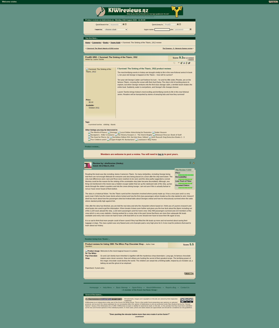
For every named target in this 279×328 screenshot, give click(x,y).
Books (106, 43)
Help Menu (107, 288)
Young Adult (115, 43)
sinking (106, 125)
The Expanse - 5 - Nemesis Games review (177, 48)
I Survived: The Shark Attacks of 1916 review (103, 48)
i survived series (95, 125)
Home (87, 43)
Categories (96, 43)
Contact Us (185, 288)
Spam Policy (137, 288)
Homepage (94, 288)
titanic (113, 125)
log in (161, 154)
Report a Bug (171, 288)
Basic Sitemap (122, 288)
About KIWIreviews (153, 288)
